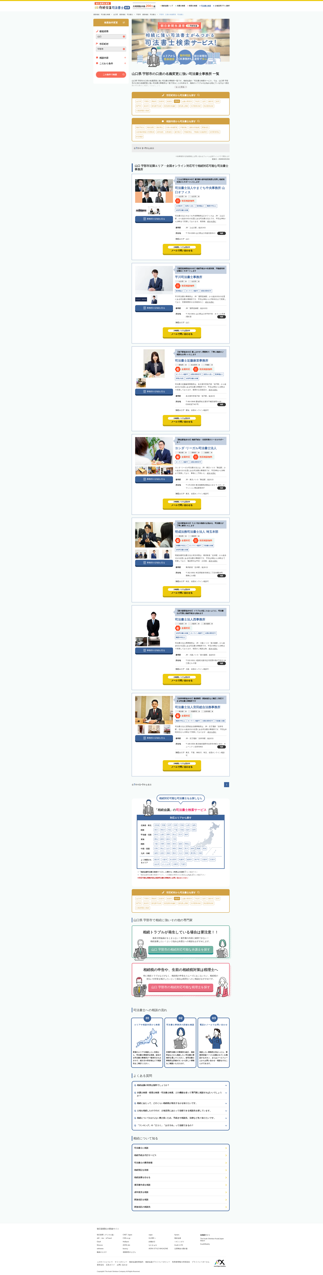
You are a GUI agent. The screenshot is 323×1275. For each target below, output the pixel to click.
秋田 (176, 825)
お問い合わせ (122, 1265)
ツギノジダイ (179, 1242)
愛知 (156, 839)
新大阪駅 (207, 624)
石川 (180, 834)
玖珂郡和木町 (196, 106)
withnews (100, 1249)
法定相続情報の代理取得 (145, 132)
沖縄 (200, 853)
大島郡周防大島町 (142, 111)
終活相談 (139, 137)
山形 (188, 825)
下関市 (146, 101)
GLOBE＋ (152, 1238)
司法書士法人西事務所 (190, 619)
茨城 (182, 830)
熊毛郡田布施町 (170, 106)
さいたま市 (166, 864)
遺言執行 (177, 132)
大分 (180, 853)
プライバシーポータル (200, 1262)
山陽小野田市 (187, 101)
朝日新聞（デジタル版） (106, 1235)
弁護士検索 (181, 6)
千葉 (176, 830)
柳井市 (210, 101)
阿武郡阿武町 (208, 106)
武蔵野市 (194, 711)
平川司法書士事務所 (188, 277)
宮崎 (186, 853)
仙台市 (156, 864)
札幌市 (181, 860)
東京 (156, 830)
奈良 (174, 844)
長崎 (168, 853)
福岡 (156, 853)
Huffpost (126, 1242)
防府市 (161, 101)
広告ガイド (110, 1265)
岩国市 (169, 101)
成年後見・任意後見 (164, 132)
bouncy (125, 1249)
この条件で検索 (110, 74)
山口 (168, 848)
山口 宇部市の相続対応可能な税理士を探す (180, 987)
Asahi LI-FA (178, 1245)
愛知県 (181, 365)
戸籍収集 (183, 127)
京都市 (204, 860)
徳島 (192, 848)
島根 (180, 848)
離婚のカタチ (102, 1252)
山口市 (138, 101)
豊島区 (194, 452)
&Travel (109, 1238)
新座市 (194, 536)
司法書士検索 (206, 6)
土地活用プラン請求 (222, 6)
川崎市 (175, 864)
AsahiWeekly (205, 1244)
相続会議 (177, 1238)
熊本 (174, 853)
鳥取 (174, 848)
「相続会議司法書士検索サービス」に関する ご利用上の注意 (161, 872)
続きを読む (211, 221)
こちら (189, 875)
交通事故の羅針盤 (180, 1249)
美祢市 (146, 106)
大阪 (156, 844)
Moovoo (100, 1245)
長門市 (138, 106)
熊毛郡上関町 (183, 106)
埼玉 (169, 830)
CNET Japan (127, 1235)
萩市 (217, 101)
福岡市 (189, 860)
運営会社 (100, 1265)
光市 (204, 101)
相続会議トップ (167, 6)
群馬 (194, 830)
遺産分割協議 (194, 127)
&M (98, 1238)
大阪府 (181, 624)
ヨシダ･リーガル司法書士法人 (196, 448)
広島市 (212, 860)
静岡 (162, 839)
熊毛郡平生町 (156, 106)
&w (103, 1238)
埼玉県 (181, 536)
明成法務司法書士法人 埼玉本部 (196, 531)
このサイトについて (105, 1262)
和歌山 (187, 844)
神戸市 (197, 860)
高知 (204, 848)
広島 (156, 848)
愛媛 (198, 848)
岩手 (169, 825)
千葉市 (183, 864)
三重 (174, 839)
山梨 (162, 834)
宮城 (182, 825)
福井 (186, 834)
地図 (221, 233)
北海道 (156, 825)
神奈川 (162, 830)
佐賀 (162, 853)
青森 (163, 825)
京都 (168, 844)
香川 (186, 848)
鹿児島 (193, 853)
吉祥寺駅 (207, 711)
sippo (151, 1235)
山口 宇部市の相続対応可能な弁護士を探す (180, 949)
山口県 (181, 196)
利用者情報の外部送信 (181, 1262)
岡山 (162, 848)
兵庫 (162, 844)
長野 (168, 834)
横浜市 (156, 860)
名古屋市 (194, 365)
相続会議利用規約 (136, 1262)
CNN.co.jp (126, 1238)
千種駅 (207, 365)
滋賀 (180, 844)
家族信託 (205, 127)
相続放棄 (150, 127)
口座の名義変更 (171, 127)
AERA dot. (126, 1245)
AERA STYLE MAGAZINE (158, 1249)
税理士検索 (193, 6)
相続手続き (140, 127)
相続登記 (159, 127)
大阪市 (194, 624)
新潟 (156, 834)
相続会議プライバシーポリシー (157, 1262)
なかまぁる (153, 1245)
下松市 (197, 101)
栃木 (188, 830)
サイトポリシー (121, 1262)
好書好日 (152, 1242)
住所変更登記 (214, 132)
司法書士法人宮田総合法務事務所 (197, 707)
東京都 (181, 452)
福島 (194, 825)
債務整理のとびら (129, 1252)
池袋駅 (207, 452)
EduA (99, 1242)
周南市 (154, 101)
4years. (177, 1235)
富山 (174, 834)
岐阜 (168, 839)
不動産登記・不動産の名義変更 (195, 132)
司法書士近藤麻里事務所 (191, 360)
